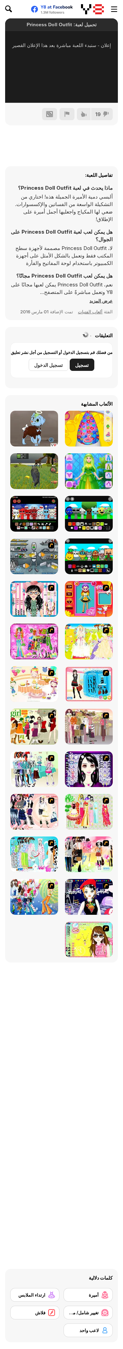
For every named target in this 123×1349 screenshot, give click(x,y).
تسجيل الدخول (48, 365)
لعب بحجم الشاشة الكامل (61, 88)
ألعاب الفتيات (90, 311)
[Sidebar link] (114, 9)
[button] (101, 300)
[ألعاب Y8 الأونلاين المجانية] (92, 9)
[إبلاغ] (66, 114)
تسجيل (82, 365)
